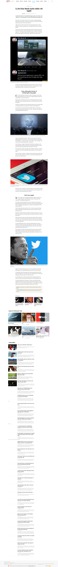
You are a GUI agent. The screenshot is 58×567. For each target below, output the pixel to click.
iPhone (34, 21)
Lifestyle (41, 1)
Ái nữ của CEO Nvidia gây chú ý (13, 335)
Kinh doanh (25, 1)
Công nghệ (33, 1)
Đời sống (37, 1)
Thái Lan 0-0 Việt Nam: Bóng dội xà (24, 344)
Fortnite (30, 109)
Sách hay (21, 1)
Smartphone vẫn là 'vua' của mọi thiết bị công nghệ (38, 304)
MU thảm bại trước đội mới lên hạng (24, 492)
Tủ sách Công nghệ (19, 289)
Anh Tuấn (23, 13)
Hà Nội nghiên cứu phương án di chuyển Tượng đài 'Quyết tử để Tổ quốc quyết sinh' (25, 434)
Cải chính (45, 1)
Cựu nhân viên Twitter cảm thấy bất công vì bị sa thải (19, 304)
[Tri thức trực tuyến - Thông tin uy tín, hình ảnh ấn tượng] (10, 1)
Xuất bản (17, 1)
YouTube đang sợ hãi (39, 322)
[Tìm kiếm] (52, 1)
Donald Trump (39, 214)
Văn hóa (29, 1)
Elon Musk (29, 20)
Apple (23, 21)
